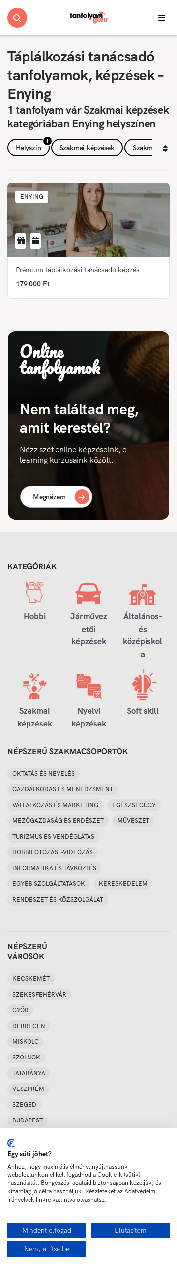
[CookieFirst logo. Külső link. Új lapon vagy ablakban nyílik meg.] (11, 1143)
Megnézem (49, 496)
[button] (31, 197)
